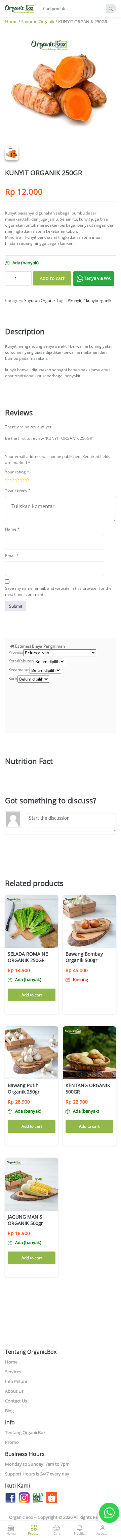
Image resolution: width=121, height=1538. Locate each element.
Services (13, 1372)
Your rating (17, 472)
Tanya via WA (97, 278)
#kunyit (74, 300)
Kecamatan (19, 669)
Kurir (12, 678)
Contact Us (16, 1401)
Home (11, 21)
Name (12, 529)
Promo (12, 1442)
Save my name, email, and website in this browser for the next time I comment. (58, 591)
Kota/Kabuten (21, 661)
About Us (14, 1391)
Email (12, 556)
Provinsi (15, 652)
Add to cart (52, 278)
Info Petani (16, 1381)
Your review (18, 490)
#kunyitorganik (97, 300)
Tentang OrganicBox (25, 1432)
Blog (9, 1411)
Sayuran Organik (37, 21)
